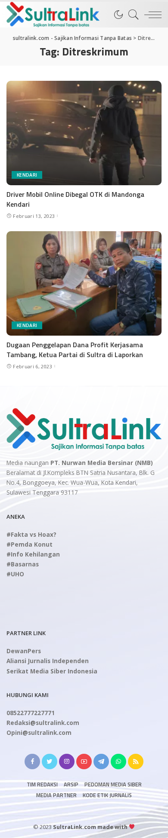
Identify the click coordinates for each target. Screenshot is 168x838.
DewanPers (23, 651)
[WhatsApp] (118, 761)
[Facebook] (32, 761)
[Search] (131, 15)
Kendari (27, 175)
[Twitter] (49, 761)
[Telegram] (101, 761)
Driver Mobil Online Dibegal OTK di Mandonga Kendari (75, 199)
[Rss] (135, 761)
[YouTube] (84, 761)
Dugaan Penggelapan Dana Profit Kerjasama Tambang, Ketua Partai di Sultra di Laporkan (74, 349)
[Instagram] (67, 761)
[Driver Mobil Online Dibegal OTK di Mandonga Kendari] (84, 133)
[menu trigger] (151, 15)
